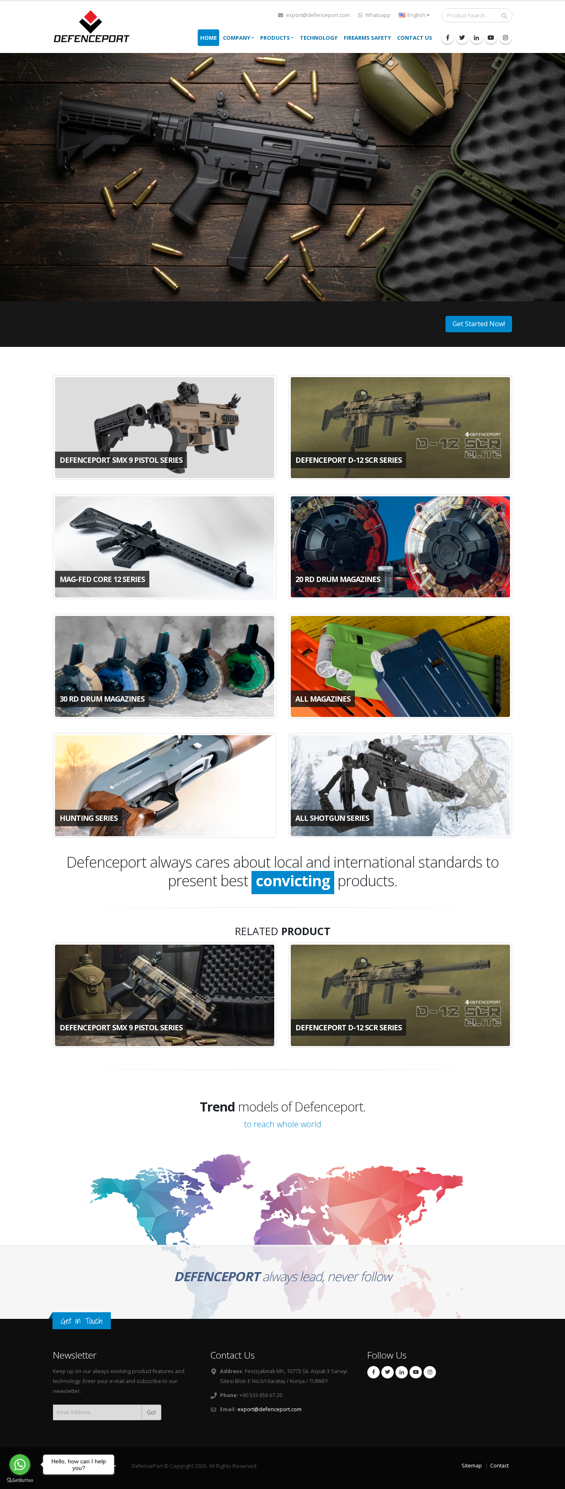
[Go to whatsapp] (20, 1464)
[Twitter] (462, 37)
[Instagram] (505, 37)
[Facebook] (447, 37)
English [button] (416, 15)
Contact (499, 1465)
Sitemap (472, 1465)
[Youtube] (491, 37)
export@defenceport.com (317, 15)
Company (236, 37)
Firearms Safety (367, 37)
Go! (151, 1412)
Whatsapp (377, 15)
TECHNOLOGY (319, 37)
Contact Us (414, 37)
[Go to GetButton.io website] (20, 1480)
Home (208, 37)
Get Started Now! (478, 323)
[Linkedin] (476, 37)
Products (275, 37)
